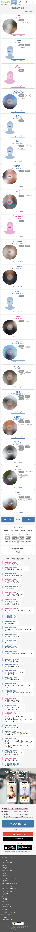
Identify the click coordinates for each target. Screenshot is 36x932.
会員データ (6, 873)
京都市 (14, 538)
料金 (4, 865)
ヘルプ (5, 909)
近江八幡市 (14, 531)
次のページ (28, 519)
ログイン (5, 901)
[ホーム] (5, 1)
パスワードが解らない (9, 912)
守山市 (23, 531)
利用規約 (5, 881)
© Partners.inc (18, 930)
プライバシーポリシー (9, 886)
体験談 (5, 868)
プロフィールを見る (18, 35)
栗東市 (30, 531)
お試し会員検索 (7, 870)
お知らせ (5, 875)
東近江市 (28, 534)
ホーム (5, 860)
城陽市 (28, 538)
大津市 (6, 531)
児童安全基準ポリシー (9, 888)
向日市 (7, 542)
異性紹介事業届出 (8, 891)
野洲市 (13, 534)
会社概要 (5, 894)
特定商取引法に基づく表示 (11, 883)
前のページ (8, 519)
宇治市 (21, 538)
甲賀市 (7, 534)
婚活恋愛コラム (7, 920)
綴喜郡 (21, 542)
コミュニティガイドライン (11, 878)
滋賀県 (18, 552)
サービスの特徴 (7, 862)
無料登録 (5, 899)
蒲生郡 (7, 538)
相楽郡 (28, 542)
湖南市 (20, 534)
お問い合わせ (7, 907)
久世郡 (14, 542)
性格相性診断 (7, 917)
